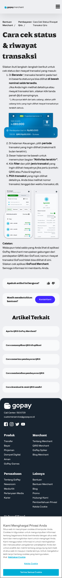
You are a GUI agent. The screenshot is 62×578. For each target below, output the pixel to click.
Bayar (7, 446)
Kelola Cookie (40, 507)
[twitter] (17, 424)
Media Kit (9, 489)
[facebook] (6, 424)
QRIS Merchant (41, 446)
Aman (7, 459)
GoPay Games (11, 464)
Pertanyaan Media (14, 493)
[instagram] (12, 424)
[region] (31, 547)
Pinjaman (9, 450)
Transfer (8, 441)
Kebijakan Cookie (16, 557)
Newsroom (10, 484)
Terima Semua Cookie (31, 572)
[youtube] (23, 424)
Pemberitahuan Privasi (45, 502)
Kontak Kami (45, 299)
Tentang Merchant (42, 441)
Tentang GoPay (12, 480)
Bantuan (37, 480)
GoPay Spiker (40, 450)
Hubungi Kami (40, 498)
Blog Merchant (40, 454)
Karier (7, 498)
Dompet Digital (12, 454)
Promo (36, 493)
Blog (35, 489)
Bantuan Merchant (43, 484)
